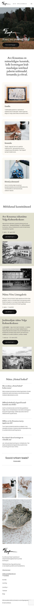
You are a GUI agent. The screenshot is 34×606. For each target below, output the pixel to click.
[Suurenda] (29, 243)
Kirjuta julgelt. (17, 461)
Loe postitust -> (10, 237)
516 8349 (6, 575)
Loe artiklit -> (9, 312)
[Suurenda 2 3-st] (29, 478)
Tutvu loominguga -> (10, 45)
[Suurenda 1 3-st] (14, 478)
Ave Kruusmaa (20, 3)
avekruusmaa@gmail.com (9, 573)
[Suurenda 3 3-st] (29, 501)
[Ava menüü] (31, 4)
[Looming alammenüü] (7, 587)
